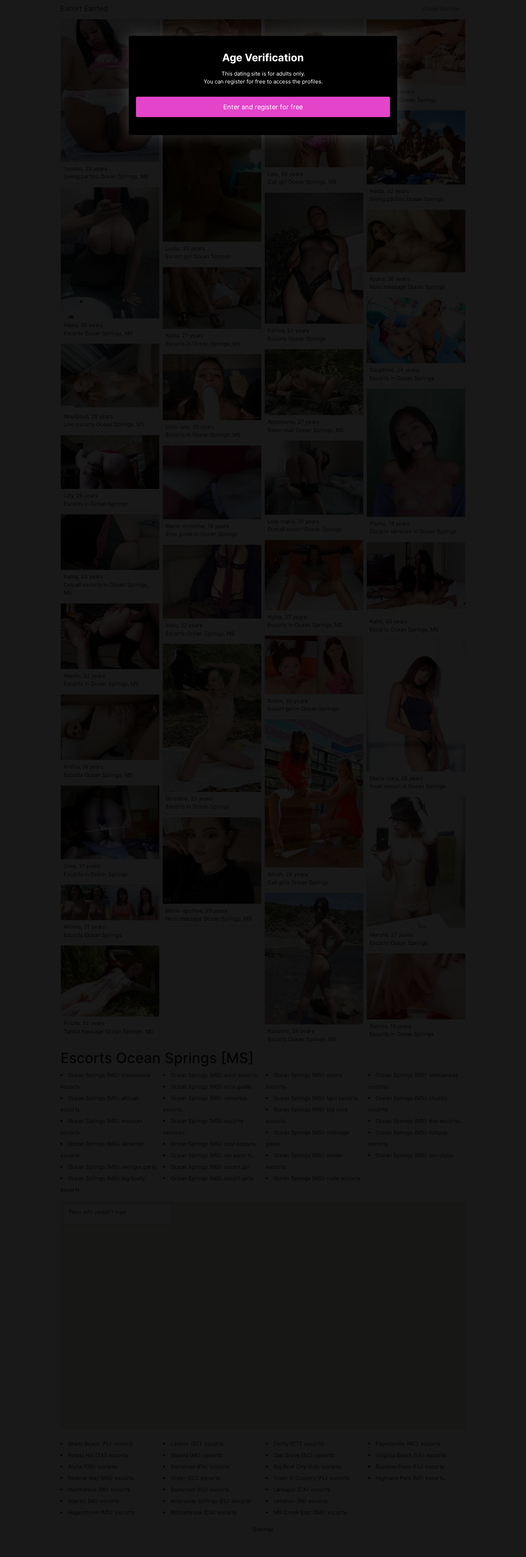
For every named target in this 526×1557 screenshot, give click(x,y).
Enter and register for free (263, 107)
